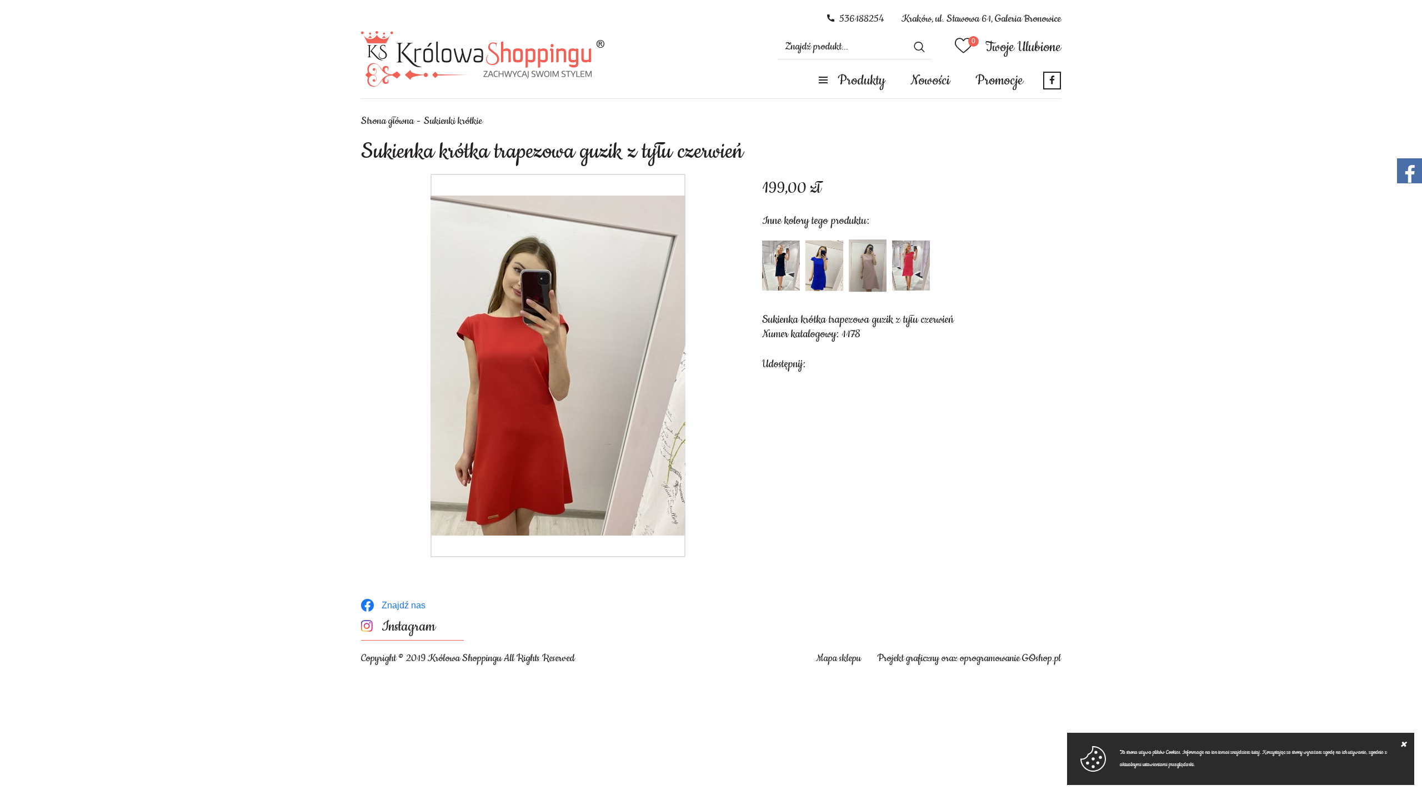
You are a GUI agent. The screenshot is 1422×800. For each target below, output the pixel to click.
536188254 (861, 19)
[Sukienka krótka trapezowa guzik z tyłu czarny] (781, 265)
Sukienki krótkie (453, 121)
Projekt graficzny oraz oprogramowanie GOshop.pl (969, 658)
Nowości (930, 80)
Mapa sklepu (838, 658)
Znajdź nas (403, 605)
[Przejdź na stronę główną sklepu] (483, 59)
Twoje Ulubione (1023, 47)
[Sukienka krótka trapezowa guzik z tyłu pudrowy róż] (868, 265)
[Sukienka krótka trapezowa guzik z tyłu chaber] (824, 265)
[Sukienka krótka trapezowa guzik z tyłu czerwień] (557, 365)
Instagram (408, 627)
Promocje (999, 80)
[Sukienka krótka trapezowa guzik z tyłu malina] (911, 265)
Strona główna (387, 121)
